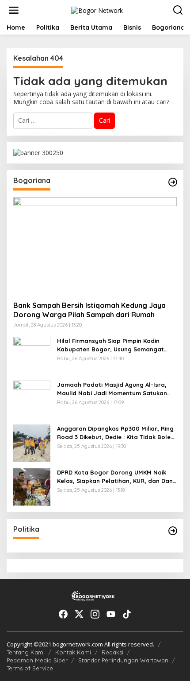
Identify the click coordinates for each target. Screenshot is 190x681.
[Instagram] (95, 614)
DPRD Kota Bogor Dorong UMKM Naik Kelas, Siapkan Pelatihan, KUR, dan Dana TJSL (117, 476)
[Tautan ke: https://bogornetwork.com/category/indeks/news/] (172, 530)
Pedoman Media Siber (37, 660)
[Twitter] (79, 614)
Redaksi (112, 652)
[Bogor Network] (97, 9)
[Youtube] (111, 614)
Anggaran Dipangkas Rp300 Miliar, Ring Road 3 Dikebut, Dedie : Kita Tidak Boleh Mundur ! (115, 432)
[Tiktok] (127, 614)
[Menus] (14, 10)
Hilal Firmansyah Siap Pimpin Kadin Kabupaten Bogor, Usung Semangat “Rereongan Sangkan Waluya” (110, 345)
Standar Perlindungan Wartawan (123, 660)
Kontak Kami (73, 652)
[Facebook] (63, 614)
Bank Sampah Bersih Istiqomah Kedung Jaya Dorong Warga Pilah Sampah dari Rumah (89, 310)
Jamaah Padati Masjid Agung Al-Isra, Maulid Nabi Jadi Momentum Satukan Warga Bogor (112, 389)
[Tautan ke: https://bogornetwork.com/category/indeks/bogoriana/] (172, 182)
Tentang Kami (26, 652)
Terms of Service (30, 668)
